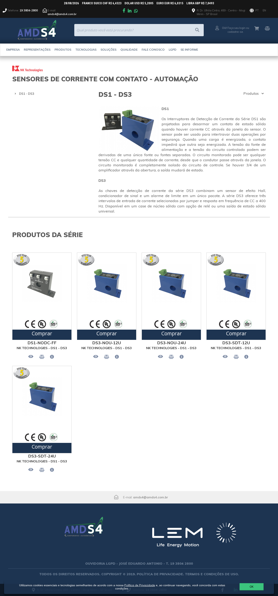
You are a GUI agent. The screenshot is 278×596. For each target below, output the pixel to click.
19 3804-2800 (29, 10)
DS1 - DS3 (26, 94)
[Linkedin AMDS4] (129, 11)
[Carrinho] (256, 29)
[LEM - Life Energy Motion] (194, 537)
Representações (37, 49)
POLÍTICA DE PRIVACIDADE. (160, 574)
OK (252, 586)
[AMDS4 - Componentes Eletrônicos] (84, 525)
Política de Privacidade (139, 585)
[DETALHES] (52, 357)
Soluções (108, 49)
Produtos (63, 49)
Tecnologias (85, 49)
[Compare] (267, 29)
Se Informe (189, 49)
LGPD (172, 49)
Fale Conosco (153, 49)
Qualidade (129, 49)
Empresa (13, 49)
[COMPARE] (41, 357)
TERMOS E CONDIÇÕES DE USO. (212, 574)
